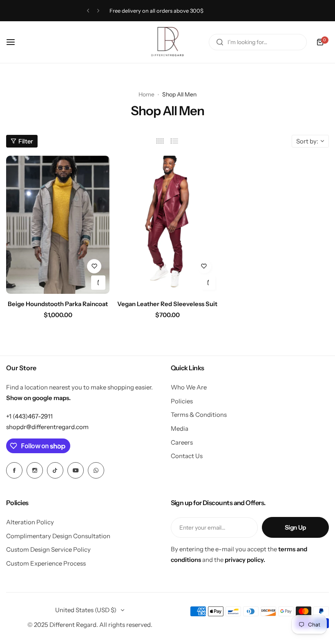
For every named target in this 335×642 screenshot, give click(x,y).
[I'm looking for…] (220, 42)
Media (179, 428)
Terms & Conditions (199, 414)
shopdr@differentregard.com (47, 427)
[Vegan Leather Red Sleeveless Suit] (167, 225)
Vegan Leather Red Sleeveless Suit (167, 304)
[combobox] (258, 42)
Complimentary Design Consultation (58, 536)
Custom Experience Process (46, 563)
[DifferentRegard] (167, 42)
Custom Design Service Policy (48, 549)
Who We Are (189, 387)
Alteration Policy (30, 522)
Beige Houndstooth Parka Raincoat (58, 304)
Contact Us (187, 456)
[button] (88, 11)
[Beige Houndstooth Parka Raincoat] (57, 225)
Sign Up (295, 527)
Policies (182, 401)
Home (146, 94)
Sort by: (307, 141)
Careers (182, 442)
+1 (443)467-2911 (29, 416)
